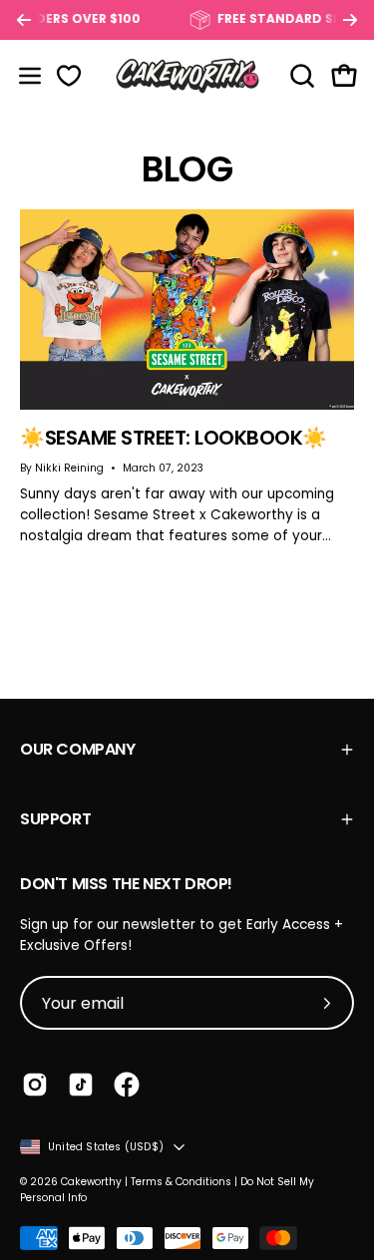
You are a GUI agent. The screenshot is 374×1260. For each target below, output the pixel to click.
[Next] (350, 20)
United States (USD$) (106, 1146)
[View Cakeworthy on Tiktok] (81, 1085)
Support (55, 818)
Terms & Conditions (181, 1181)
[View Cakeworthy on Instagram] (35, 1085)
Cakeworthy (91, 1181)
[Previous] (24, 20)
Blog (186, 169)
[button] (300, 76)
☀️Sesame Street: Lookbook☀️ (173, 438)
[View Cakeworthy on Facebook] (127, 1085)
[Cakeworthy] (187, 75)
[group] (187, 20)
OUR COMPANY (78, 749)
